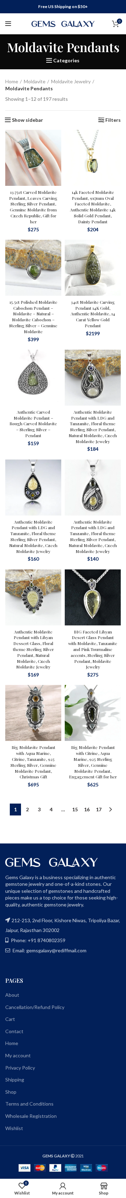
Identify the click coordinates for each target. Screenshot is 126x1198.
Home (11, 81)
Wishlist (14, 1128)
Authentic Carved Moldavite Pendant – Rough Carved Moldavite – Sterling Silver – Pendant (33, 423)
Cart (10, 1019)
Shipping (14, 1080)
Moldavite (35, 81)
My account (18, 1055)
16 (87, 809)
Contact (14, 1031)
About (12, 995)
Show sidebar (27, 120)
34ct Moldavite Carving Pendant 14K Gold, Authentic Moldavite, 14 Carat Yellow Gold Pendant (93, 313)
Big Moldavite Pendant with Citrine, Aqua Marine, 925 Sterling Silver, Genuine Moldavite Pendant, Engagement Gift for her (93, 761)
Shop (10, 1092)
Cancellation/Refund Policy (34, 1007)
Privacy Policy (20, 1068)
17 (99, 809)
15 (75, 809)
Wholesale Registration (31, 1116)
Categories (66, 60)
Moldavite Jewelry (71, 81)
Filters (113, 120)
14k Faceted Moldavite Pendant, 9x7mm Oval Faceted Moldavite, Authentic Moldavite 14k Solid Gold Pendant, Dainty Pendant (92, 206)
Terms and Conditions (29, 1104)
